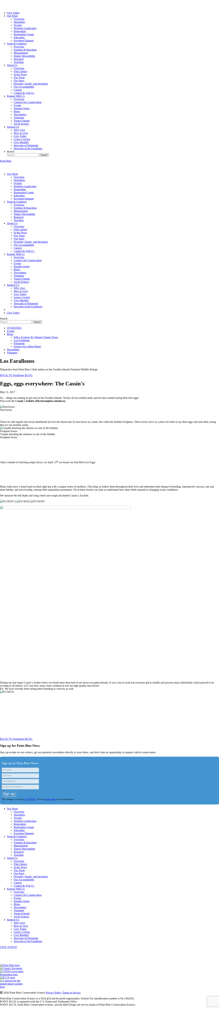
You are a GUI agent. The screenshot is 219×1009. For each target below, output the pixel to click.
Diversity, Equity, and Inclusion (31, 83)
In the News (20, 74)
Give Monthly (21, 142)
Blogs (17, 111)
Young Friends (22, 120)
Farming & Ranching (25, 49)
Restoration (20, 31)
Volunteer (19, 117)
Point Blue (5, 160)
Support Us (13, 126)
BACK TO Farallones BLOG (16, 375)
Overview (19, 18)
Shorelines (19, 22)
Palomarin (19, 343)
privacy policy (50, 799)
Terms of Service (71, 992)
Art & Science (21, 123)
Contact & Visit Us (24, 92)
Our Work (12, 15)
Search (10, 151)
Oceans (18, 25)
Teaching (19, 62)
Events (17, 105)
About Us (12, 65)
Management (21, 52)
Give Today (13, 12)
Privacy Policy (54, 992)
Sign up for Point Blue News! (20, 763)
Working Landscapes (25, 28)
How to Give (21, 133)
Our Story (19, 80)
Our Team (19, 77)
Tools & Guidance (17, 43)
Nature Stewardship (24, 55)
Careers (18, 89)
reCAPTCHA (30, 799)
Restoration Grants (24, 34)
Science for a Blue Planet (27, 346)
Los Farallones (22, 340)
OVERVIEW (14, 328)
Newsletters (20, 114)
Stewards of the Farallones (28, 148)
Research (19, 59)
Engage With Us (16, 96)
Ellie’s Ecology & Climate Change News (36, 337)
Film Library (20, 71)
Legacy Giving (22, 139)
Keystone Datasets (24, 40)
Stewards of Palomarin (26, 145)
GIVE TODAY (8, 947)
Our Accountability (24, 86)
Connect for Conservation (28, 102)
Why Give (19, 129)
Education (19, 37)
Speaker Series (22, 108)
